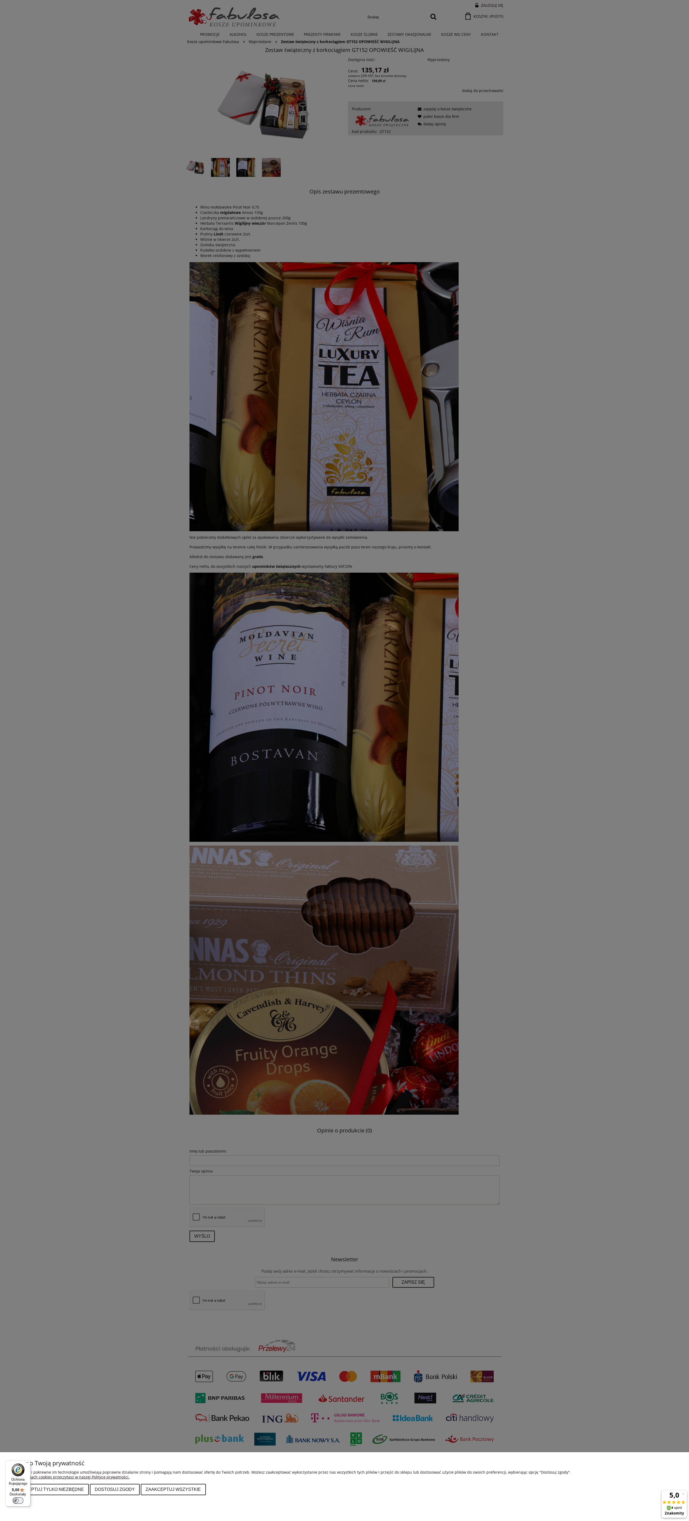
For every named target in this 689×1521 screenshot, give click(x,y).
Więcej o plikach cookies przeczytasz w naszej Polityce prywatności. (69, 1477)
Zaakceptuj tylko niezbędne (48, 1489)
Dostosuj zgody (115, 1489)
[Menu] (27, 1463)
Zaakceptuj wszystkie (173, 1489)
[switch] (18, 1500)
